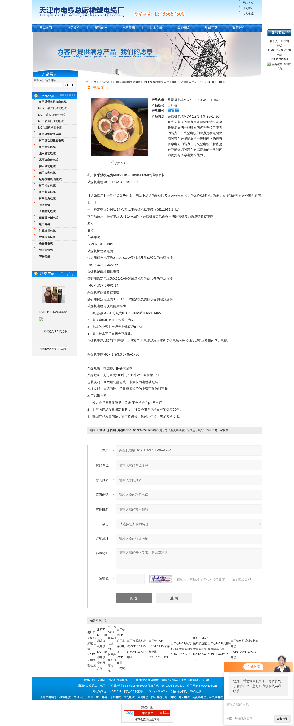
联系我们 (238, 28)
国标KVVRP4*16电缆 (53, 349)
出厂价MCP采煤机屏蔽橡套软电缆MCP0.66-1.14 (200, 649)
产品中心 (104, 82)
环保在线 (147, 707)
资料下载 (211, 28)
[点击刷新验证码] (160, 579)
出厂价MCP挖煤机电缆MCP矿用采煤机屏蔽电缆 (112, 649)
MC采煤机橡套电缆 (50, 127)
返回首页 (82, 685)
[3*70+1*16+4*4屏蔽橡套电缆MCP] (53, 294)
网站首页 (248, 2)
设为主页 (248, 8)
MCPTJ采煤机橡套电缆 (52, 108)
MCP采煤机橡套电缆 (51, 121)
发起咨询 (282, 718)
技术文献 (156, 28)
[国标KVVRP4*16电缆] (53, 346)
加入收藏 (248, 13)
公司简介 (73, 28)
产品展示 (128, 28)
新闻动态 (101, 28)
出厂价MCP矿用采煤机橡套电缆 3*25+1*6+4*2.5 (219, 649)
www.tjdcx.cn (209, 685)
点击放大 (120, 163)
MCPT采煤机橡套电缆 (51, 114)
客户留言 (183, 28)
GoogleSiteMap (158, 691)
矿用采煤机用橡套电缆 (127, 82)
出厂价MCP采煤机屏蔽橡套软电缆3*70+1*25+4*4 (182, 649)
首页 (93, 82)
